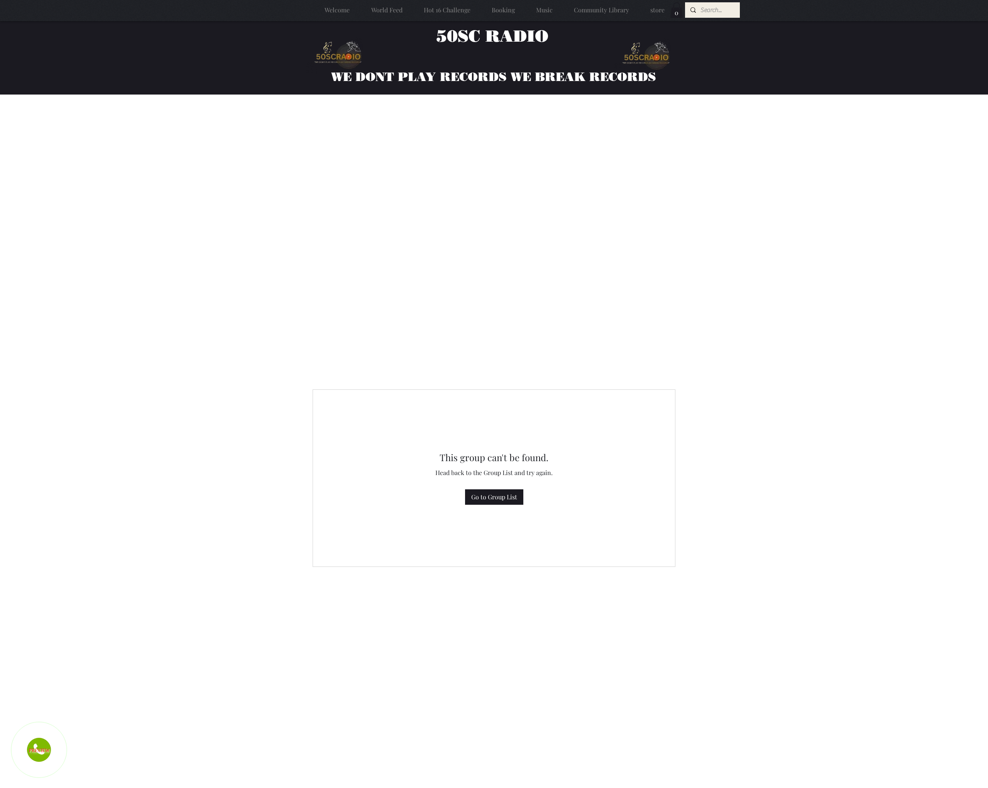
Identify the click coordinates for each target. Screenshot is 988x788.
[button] (676, 10)
